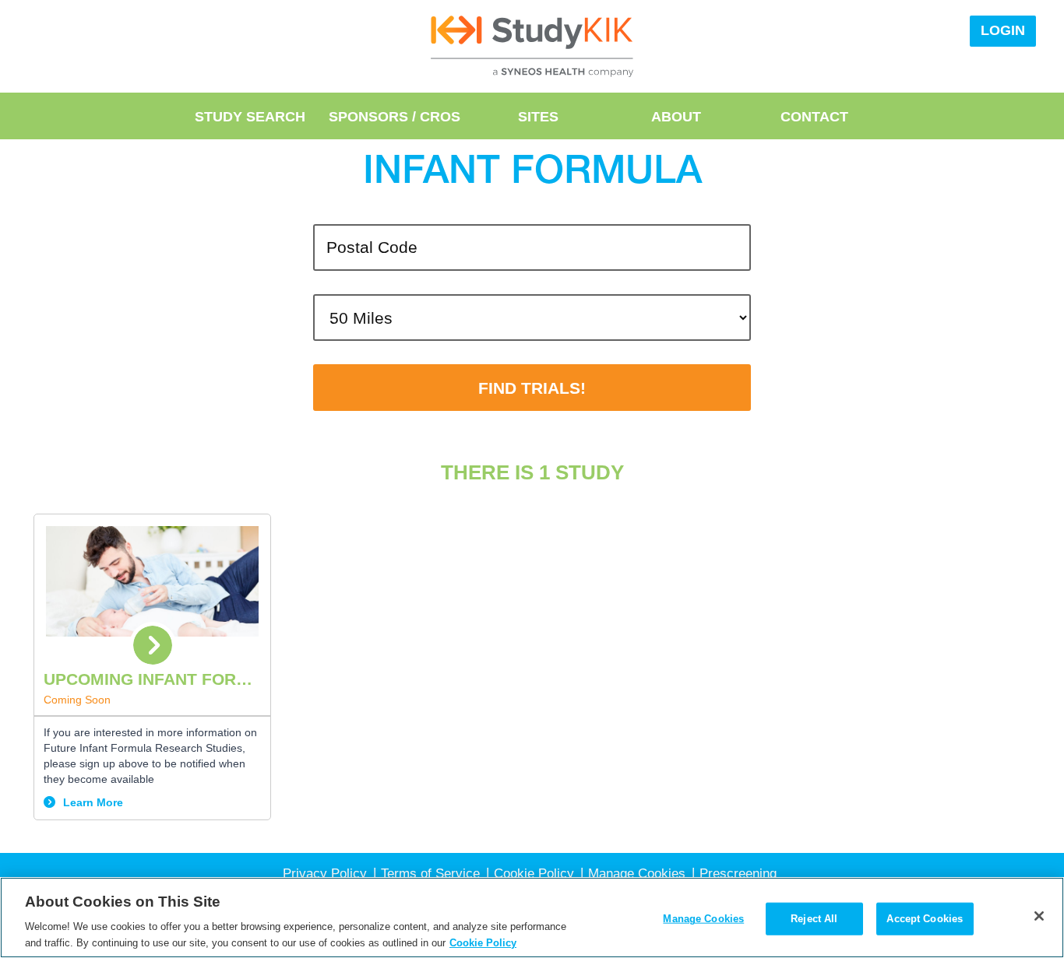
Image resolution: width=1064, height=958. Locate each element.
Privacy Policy (325, 873)
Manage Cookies (703, 919)
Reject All (814, 919)
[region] (532, 917)
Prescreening (738, 873)
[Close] (1039, 916)
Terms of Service (430, 873)
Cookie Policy (534, 873)
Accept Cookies (924, 919)
